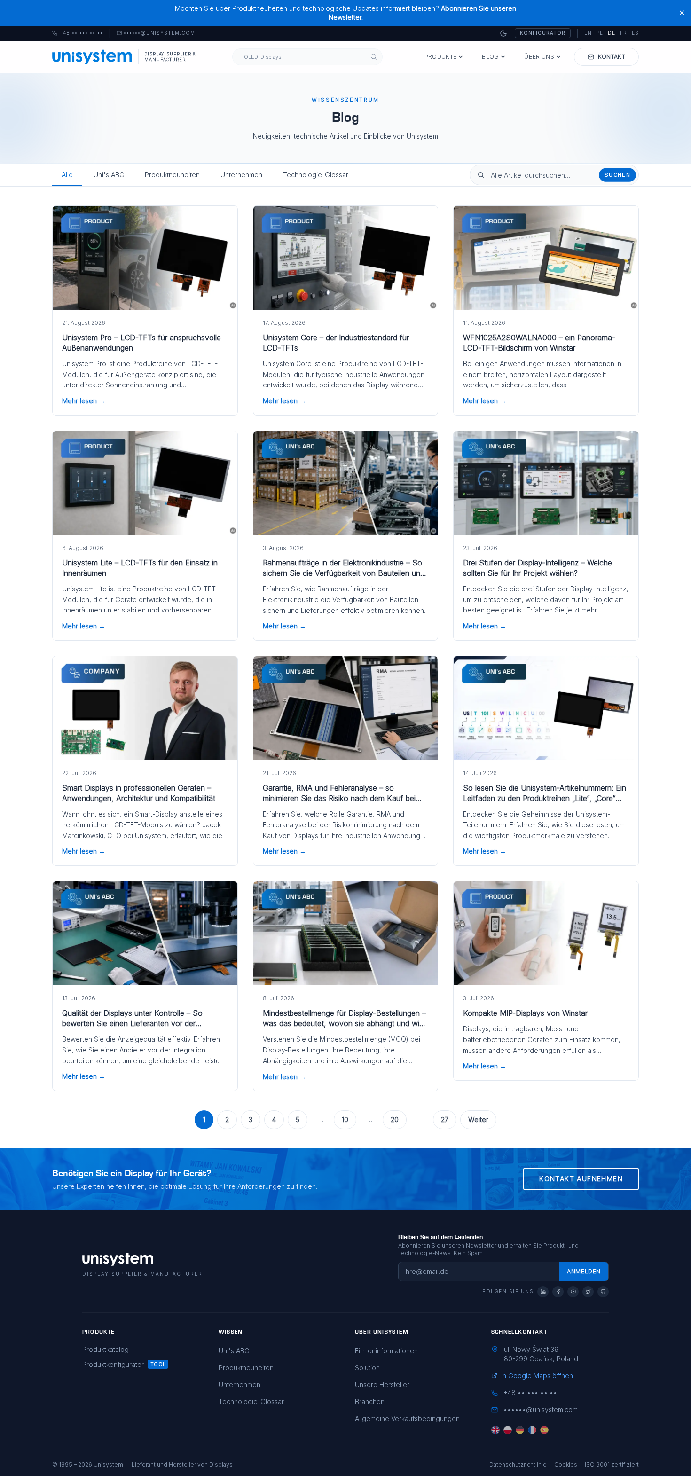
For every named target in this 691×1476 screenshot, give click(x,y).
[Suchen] (374, 57)
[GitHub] (603, 1291)
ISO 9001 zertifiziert (612, 1464)
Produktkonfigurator (113, 1364)
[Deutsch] (520, 1430)
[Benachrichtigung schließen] (681, 13)
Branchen (370, 1401)
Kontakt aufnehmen (581, 1179)
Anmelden (584, 1271)
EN (588, 33)
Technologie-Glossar (315, 175)
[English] (495, 1430)
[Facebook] (558, 1291)
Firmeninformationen (386, 1351)
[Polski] (507, 1430)
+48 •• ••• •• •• (77, 33)
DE (611, 33)
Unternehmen (241, 175)
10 (345, 1119)
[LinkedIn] (543, 1291)
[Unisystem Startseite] (92, 57)
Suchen (617, 175)
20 (395, 1119)
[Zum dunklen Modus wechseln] (503, 33)
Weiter (478, 1119)
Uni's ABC (109, 175)
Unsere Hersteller (382, 1385)
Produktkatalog (105, 1349)
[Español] (544, 1430)
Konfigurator (542, 33)
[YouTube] (573, 1291)
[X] (588, 1291)
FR (623, 33)
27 (444, 1119)
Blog (490, 56)
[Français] (532, 1430)
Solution (367, 1368)
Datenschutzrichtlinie (518, 1464)
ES (635, 33)
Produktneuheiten (172, 175)
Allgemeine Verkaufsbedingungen (407, 1418)
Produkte (440, 56)
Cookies (565, 1464)
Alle (67, 175)
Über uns (539, 56)
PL (600, 33)
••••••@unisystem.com (159, 33)
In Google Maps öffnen (537, 1376)
